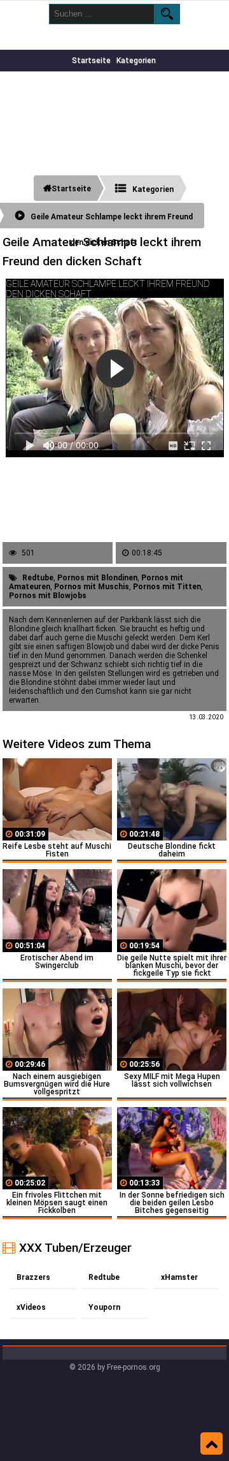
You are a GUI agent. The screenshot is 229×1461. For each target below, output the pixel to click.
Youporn (104, 1307)
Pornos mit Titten (167, 586)
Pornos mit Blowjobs (48, 595)
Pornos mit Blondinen (97, 577)
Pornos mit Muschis (91, 586)
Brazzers (33, 1277)
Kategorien (136, 60)
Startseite (91, 60)
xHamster (179, 1277)
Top (211, 1443)
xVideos (31, 1307)
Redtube (37, 577)
